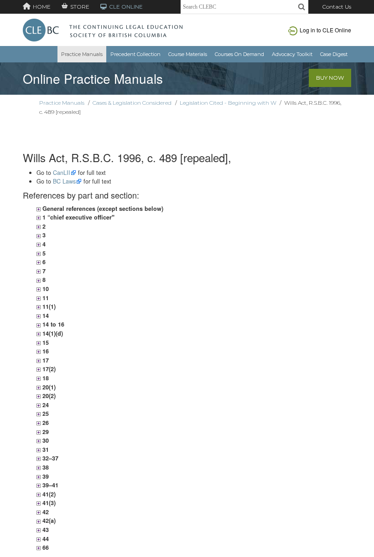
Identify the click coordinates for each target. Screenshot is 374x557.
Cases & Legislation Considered (132, 102)
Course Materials (187, 54)
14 (45, 316)
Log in (325, 30)
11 (45, 298)
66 (45, 547)
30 (45, 440)
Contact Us (336, 6)
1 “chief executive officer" (77, 217)
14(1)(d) (52, 333)
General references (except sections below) (102, 208)
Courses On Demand (239, 54)
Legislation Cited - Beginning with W (228, 102)
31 (45, 449)
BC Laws (64, 181)
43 (45, 530)
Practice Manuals (82, 54)
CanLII (61, 173)
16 (45, 351)
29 (45, 432)
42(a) (48, 520)
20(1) (48, 387)
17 (45, 360)
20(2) (48, 396)
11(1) (48, 306)
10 (45, 289)
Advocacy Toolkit (292, 54)
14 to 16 (52, 324)
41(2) (48, 494)
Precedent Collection (135, 54)
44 (45, 539)
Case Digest (334, 54)
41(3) (48, 503)
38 (45, 467)
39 (45, 476)
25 (45, 413)
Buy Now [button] (330, 77)
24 (45, 405)
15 (45, 342)
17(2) (48, 369)
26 (45, 423)
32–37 (49, 458)
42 (45, 512)
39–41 (49, 485)
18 (45, 378)
